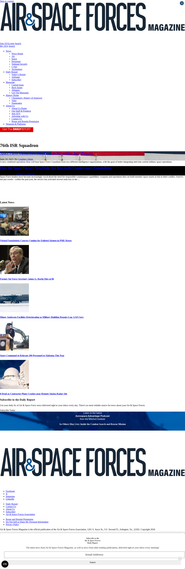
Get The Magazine (20, 93)
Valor (14, 100)
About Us (10, 106)
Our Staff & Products (21, 111)
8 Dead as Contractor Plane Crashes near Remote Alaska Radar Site (33, 394)
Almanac (16, 90)
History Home (12, 95)
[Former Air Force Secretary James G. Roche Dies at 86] (14, 273)
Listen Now (92, 429)
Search (18, 43)
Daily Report (12, 72)
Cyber (14, 66)
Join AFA (4, 43)
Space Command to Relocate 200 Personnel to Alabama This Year (32, 355)
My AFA (4, 46)
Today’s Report (19, 74)
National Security (19, 64)
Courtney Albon (25, 159)
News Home (17, 53)
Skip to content (7, 1)
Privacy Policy (12, 524)
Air (13, 56)
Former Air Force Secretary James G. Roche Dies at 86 (27, 279)
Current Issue (18, 85)
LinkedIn (10, 499)
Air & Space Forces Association (20, 514)
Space (14, 59)
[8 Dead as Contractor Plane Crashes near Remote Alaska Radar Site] (14, 388)
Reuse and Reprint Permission (25, 121)
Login (11, 43)
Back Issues (17, 87)
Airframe (16, 77)
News (8, 51)
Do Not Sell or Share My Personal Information (27, 522)
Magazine (10, 82)
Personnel (16, 61)
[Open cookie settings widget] (4, 564)
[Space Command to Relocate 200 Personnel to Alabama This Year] (14, 349)
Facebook (10, 491)
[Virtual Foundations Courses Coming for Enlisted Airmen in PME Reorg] (14, 235)
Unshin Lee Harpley (25, 174)
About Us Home (19, 108)
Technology (17, 69)
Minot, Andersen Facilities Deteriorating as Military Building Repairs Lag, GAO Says (42, 317)
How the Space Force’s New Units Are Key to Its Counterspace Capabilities (55, 168)
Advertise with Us (20, 116)
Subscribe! (16, 79)
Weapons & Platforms (16, 124)
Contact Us (17, 119)
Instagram (10, 496)
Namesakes (17, 103)
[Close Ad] (179, 558)
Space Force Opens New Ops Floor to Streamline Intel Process (46, 153)
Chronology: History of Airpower (27, 98)
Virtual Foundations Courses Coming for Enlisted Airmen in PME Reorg (36, 240)
